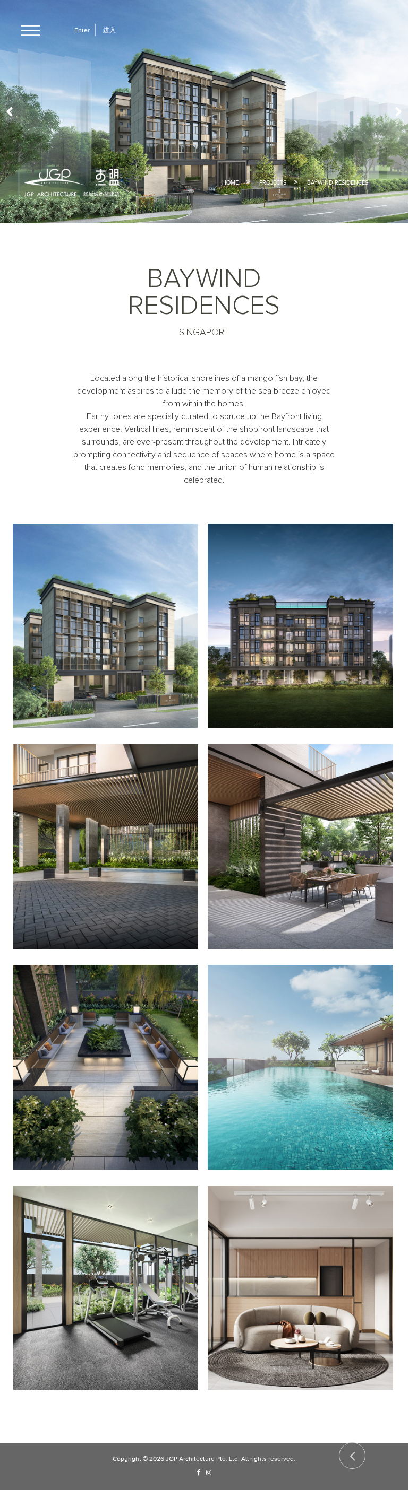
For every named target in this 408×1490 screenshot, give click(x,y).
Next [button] (394, 111)
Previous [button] (13, 111)
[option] (204, 111)
